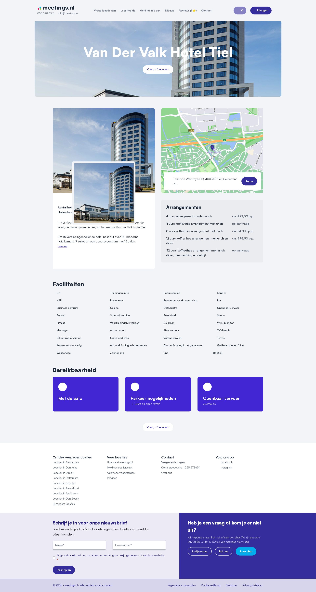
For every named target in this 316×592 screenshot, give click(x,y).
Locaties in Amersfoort (66, 488)
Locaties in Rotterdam (65, 477)
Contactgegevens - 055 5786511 (180, 467)
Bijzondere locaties (64, 503)
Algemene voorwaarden (121, 472)
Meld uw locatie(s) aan (119, 467)
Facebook (226, 462)
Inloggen (112, 477)
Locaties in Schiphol (64, 483)
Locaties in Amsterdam (66, 462)
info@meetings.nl (68, 13)
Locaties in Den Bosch (66, 498)
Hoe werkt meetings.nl (120, 462)
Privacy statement (253, 585)
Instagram (226, 467)
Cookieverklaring (210, 585)
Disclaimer (231, 585)
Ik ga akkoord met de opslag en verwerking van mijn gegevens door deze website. (111, 555)
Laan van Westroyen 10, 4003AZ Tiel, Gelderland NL (205, 181)
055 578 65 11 (45, 13)
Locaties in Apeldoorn (65, 493)
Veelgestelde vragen (173, 462)
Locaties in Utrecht (63, 472)
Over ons (166, 472)
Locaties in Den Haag (65, 467)
